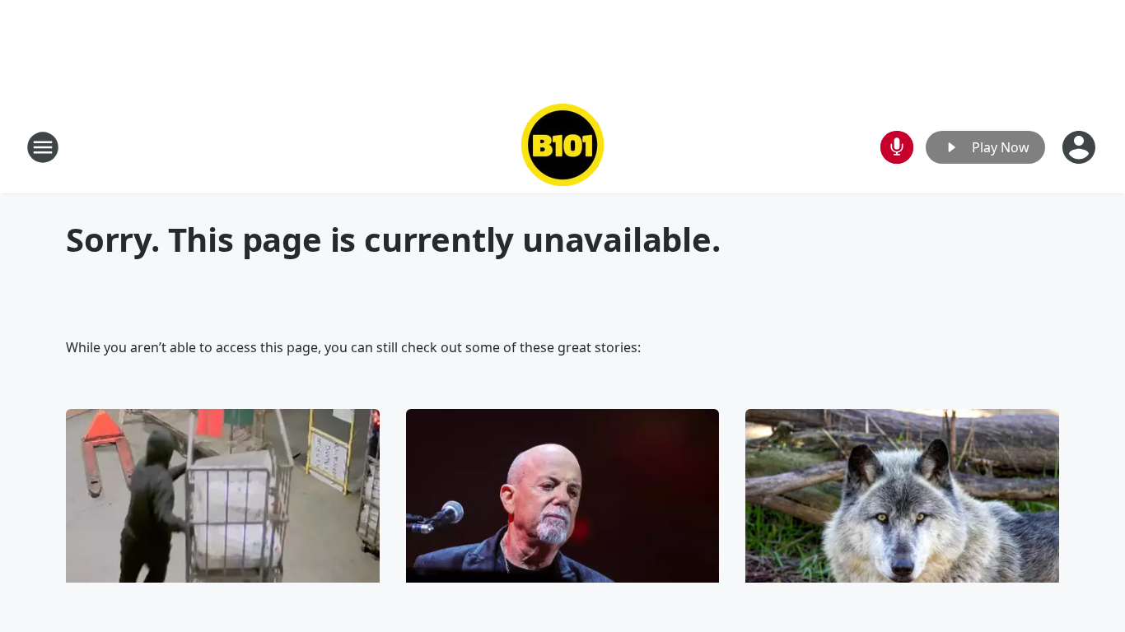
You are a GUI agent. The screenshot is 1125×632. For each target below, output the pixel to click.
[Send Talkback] (896, 147)
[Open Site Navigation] (42, 147)
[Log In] (1080, 147)
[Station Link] (562, 147)
